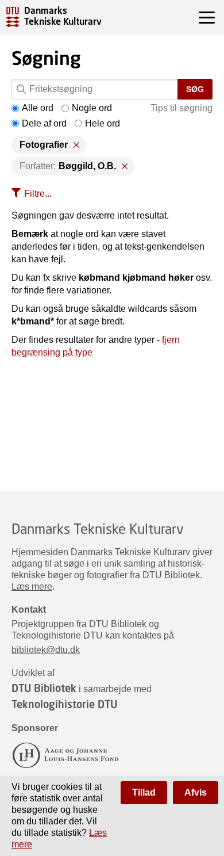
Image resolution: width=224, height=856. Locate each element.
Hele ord (102, 123)
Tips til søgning (181, 108)
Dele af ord (44, 123)
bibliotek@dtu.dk (45, 650)
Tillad (144, 792)
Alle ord (37, 108)
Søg (195, 89)
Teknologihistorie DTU (64, 704)
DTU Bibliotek (43, 688)
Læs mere (31, 586)
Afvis (195, 792)
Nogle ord (92, 108)
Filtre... (38, 193)
